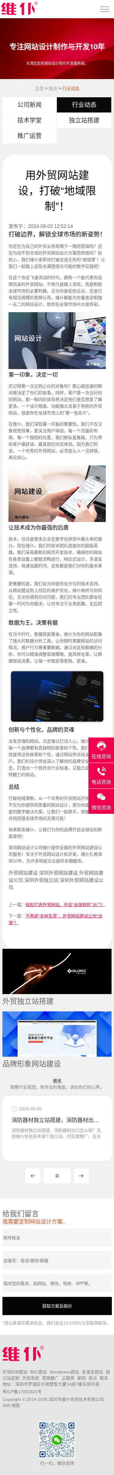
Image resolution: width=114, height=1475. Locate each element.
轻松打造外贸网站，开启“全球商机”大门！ (65, 904)
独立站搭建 (84, 120)
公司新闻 (29, 105)
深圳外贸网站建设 (58, 873)
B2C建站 (38, 1372)
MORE (57, 1175)
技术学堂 (29, 120)
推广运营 (29, 136)
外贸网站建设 (85, 847)
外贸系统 (30, 1378)
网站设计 (59, 252)
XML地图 (11, 1405)
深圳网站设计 (21, 847)
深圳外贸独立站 (41, 880)
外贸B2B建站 (14, 1372)
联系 (104, 1378)
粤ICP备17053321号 (22, 1391)
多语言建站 (92, 1372)
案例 (81, 1378)
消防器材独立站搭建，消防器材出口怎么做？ (57, 1120)
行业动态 (70, 88)
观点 (53, 88)
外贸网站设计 (51, 854)
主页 (39, 88)
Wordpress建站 (64, 1372)
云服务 (68, 1378)
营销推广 (50, 1378)
